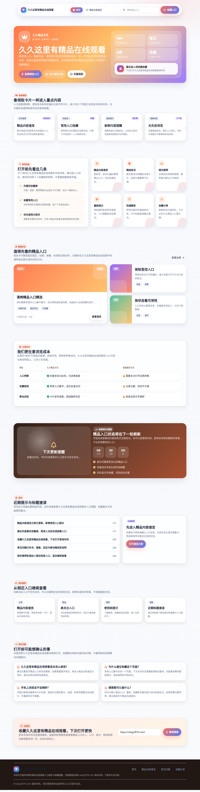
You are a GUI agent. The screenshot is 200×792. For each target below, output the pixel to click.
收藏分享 (180, 769)
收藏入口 (171, 9)
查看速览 (96, 316)
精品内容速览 (95, 9)
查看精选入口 (32, 74)
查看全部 (176, 257)
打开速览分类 (136, 544)
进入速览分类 (56, 74)
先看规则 (78, 74)
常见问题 (165, 769)
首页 (78, 9)
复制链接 (173, 732)
